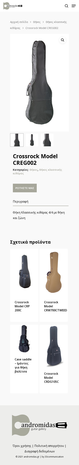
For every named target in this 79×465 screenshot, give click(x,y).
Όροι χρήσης (22, 446)
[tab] (41, 201)
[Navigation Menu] (74, 6)
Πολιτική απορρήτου (49, 446)
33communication (54, 456)
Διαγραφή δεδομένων (39, 451)
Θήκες (37, 22)
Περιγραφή (20, 201)
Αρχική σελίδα (19, 22)
